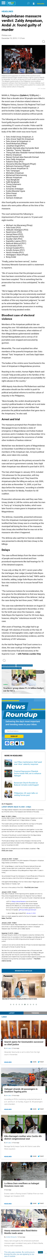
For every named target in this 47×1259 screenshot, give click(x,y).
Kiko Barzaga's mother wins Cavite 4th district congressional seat (23, 1137)
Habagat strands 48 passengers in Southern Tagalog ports (20, 1090)
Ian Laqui (8, 1048)
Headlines (7, 11)
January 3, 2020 (31, 913)
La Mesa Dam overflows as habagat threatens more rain (21, 1184)
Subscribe (40, 4)
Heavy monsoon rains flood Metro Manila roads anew (20, 1231)
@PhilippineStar (23, 910)
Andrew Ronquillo (11, 1237)
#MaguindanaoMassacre (18, 901)
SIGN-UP (14, 736)
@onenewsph (32, 910)
